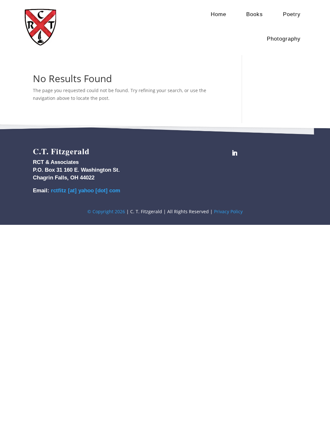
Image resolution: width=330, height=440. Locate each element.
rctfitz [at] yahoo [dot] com (85, 190)
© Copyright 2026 (106, 211)
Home (218, 14)
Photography (284, 39)
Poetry (292, 14)
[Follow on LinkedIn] (234, 153)
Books (254, 14)
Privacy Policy (228, 211)
